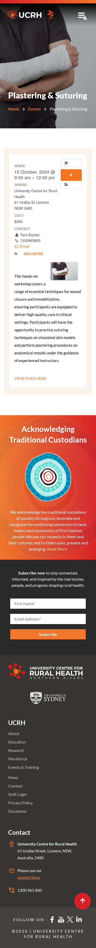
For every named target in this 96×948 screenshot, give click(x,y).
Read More (57, 548)
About (13, 733)
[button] (66, 184)
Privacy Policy (20, 802)
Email (24, 246)
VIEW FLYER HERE (30, 378)
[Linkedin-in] (79, 919)
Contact (15, 785)
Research (16, 750)
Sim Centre (33, 254)
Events (34, 108)
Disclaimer (17, 811)
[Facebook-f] (52, 919)
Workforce (17, 758)
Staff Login (17, 794)
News (13, 777)
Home (13, 108)
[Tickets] (71, 175)
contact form (28, 877)
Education (17, 741)
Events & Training (23, 767)
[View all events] (71, 163)
